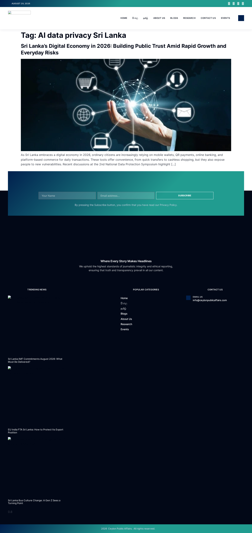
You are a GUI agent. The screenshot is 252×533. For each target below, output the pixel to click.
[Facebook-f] (229, 3)
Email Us (198, 297)
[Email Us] (188, 298)
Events (225, 18)
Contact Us (208, 18)
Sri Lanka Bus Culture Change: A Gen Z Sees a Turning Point (34, 502)
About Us (159, 18)
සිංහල (135, 18)
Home (123, 18)
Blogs (174, 18)
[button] (241, 18)
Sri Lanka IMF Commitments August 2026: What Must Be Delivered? (35, 360)
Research (189, 18)
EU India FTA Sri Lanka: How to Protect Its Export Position (35, 431)
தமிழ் (145, 18)
